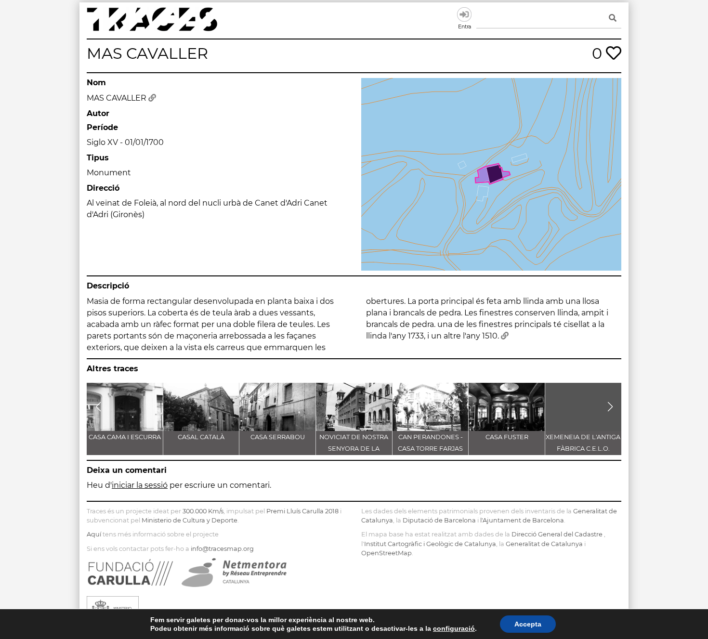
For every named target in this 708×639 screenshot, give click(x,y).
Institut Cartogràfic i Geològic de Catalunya (430, 544)
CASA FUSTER (506, 437)
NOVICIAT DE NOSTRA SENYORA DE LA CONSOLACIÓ (353, 448)
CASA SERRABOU (277, 437)
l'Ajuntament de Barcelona (522, 520)
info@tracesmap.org (222, 548)
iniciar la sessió (140, 485)
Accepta (527, 624)
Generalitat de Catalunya (544, 544)
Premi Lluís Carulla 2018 (302, 511)
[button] (98, 406)
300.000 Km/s (203, 511)
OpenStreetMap (386, 553)
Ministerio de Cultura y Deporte (189, 520)
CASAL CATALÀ (201, 437)
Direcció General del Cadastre (557, 534)
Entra (464, 14)
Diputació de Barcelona (439, 520)
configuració (454, 628)
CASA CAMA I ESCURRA (125, 437)
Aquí (94, 534)
